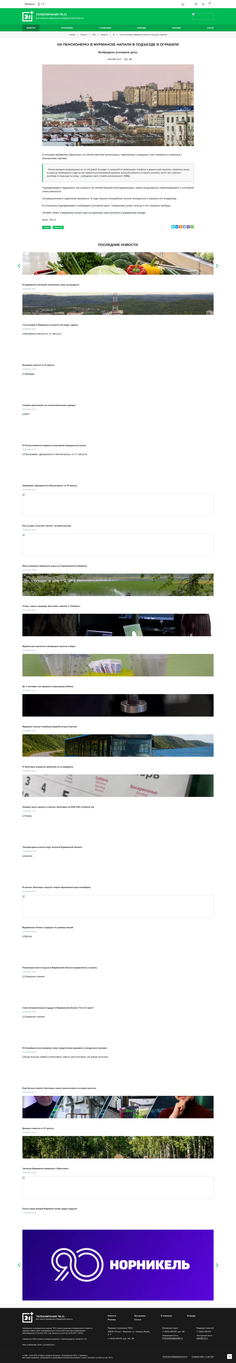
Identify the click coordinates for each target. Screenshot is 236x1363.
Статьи (210, 28)
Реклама (176, 28)
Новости (30, 28)
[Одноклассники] (180, 226)
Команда (141, 28)
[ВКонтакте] (177, 226)
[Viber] (188, 226)
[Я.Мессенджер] (173, 226)
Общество (58, 227)
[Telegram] (184, 226)
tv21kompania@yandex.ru (172, 1338)
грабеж (46, 227)
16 (114, 35)
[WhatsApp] (192, 226)
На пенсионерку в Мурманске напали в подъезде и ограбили (143, 35)
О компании (105, 28)
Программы (67, 28)
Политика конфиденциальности (175, 1357)
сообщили (86, 176)
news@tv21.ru (202, 1338)
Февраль (104, 35)
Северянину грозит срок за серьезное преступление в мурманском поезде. (103, 212)
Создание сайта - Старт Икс (203, 1357)
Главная (72, 35)
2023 (94, 35)
